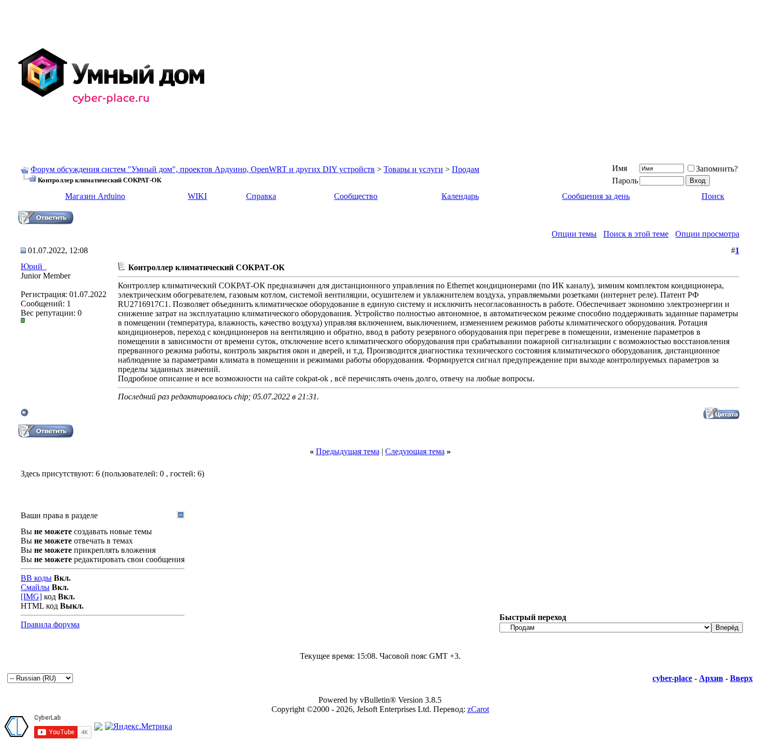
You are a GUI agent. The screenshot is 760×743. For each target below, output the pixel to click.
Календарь (460, 196)
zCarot (478, 709)
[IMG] (31, 596)
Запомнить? (717, 168)
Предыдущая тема (347, 451)
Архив (711, 678)
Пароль (625, 180)
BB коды (36, 578)
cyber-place (672, 678)
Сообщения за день (596, 196)
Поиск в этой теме (635, 233)
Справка (261, 196)
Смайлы (35, 587)
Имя (619, 168)
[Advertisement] (484, 76)
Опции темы (574, 233)
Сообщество (355, 196)
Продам (465, 169)
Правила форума (50, 624)
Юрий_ (34, 266)
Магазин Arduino (95, 196)
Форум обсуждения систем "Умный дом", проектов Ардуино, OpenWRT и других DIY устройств (203, 169)
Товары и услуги (413, 169)
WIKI (197, 196)
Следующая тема (415, 451)
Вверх (741, 678)
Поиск (713, 196)
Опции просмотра (707, 233)
